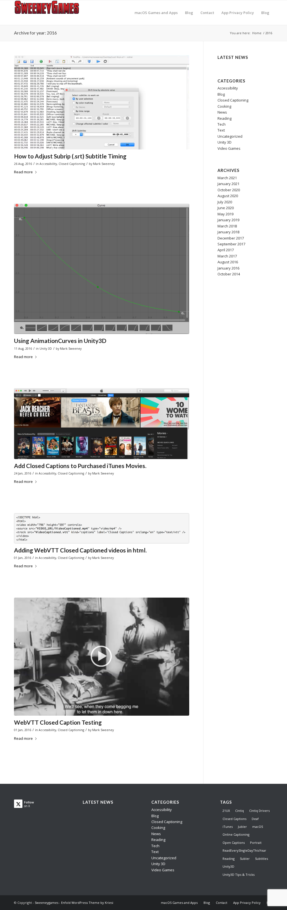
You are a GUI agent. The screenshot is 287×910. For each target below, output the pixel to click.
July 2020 (224, 201)
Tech (221, 124)
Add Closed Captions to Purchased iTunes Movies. (80, 465)
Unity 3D (46, 349)
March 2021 (227, 177)
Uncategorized (229, 136)
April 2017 (225, 249)
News (222, 112)
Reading (224, 118)
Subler (245, 858)
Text (221, 130)
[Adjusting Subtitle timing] (101, 102)
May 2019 (225, 213)
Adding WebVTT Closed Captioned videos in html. (80, 550)
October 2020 (228, 189)
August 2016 (227, 261)
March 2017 (227, 256)
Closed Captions (234, 819)
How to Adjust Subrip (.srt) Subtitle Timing (70, 156)
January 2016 (228, 268)
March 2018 (227, 226)
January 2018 (228, 231)
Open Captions (234, 842)
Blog (221, 94)
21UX (226, 810)
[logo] (49, 12)
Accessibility (48, 164)
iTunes (228, 826)
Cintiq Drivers (259, 810)
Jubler (242, 826)
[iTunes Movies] (101, 423)
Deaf (255, 819)
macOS (257, 826)
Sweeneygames (46, 902)
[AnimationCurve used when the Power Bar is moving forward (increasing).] (101, 269)
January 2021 (228, 183)
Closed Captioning (72, 164)
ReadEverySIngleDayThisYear (244, 850)
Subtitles (261, 858)
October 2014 (228, 274)
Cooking (224, 106)
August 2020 (227, 195)
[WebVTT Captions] (101, 657)
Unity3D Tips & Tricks (238, 874)
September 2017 (231, 243)
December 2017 (230, 238)
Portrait (255, 842)
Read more (23, 171)
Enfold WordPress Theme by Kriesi (87, 902)
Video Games (228, 148)
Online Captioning (236, 834)
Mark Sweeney (104, 164)
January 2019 (228, 219)
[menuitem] (156, 12)
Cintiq (239, 810)
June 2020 (225, 207)
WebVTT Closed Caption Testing (58, 722)
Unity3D (228, 866)
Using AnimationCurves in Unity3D (60, 340)
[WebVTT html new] (101, 528)
